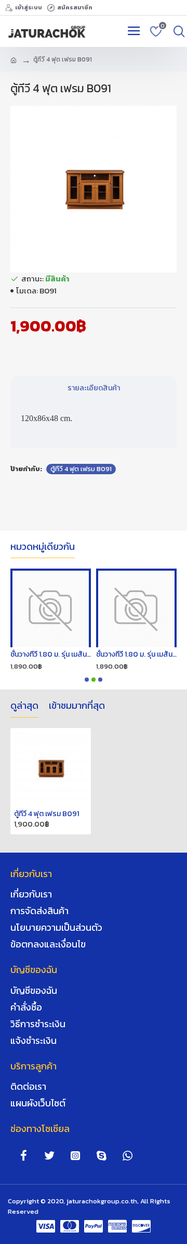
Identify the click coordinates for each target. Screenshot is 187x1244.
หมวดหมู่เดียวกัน (42, 547)
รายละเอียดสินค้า (94, 388)
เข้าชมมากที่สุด (77, 706)
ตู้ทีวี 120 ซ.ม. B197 (155, 654)
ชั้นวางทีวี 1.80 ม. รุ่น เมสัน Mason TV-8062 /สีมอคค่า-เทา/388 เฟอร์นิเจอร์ (82, 654)
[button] (87, 680)
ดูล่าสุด (24, 706)
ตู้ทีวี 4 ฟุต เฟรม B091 (81, 469)
